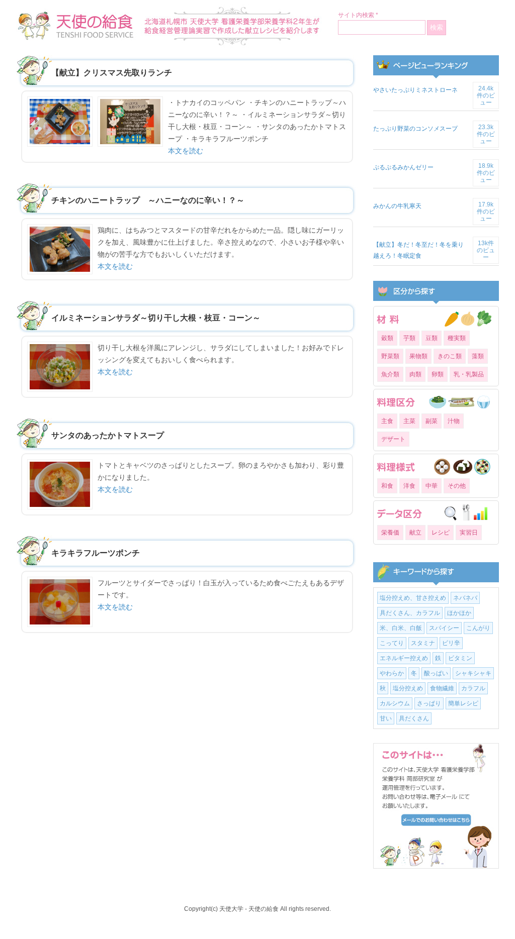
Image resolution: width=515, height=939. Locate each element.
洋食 (409, 485)
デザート (393, 439)
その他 (457, 485)
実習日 (469, 532)
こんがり (478, 628)
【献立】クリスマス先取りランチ (111, 72)
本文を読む (185, 151)
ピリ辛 (451, 643)
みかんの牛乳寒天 (397, 206)
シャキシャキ (473, 673)
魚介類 (390, 374)
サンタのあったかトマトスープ (107, 435)
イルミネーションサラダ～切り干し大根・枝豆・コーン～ (156, 318)
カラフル (473, 688)
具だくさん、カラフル (410, 612)
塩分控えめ (408, 688)
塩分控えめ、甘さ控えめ (413, 597)
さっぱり (429, 703)
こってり (392, 643)
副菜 (431, 421)
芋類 (409, 338)
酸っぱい (436, 673)
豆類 (431, 338)
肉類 (415, 374)
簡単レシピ (463, 703)
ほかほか (459, 612)
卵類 (438, 374)
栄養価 (390, 532)
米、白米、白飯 (401, 628)
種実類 (457, 338)
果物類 (418, 356)
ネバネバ (465, 597)
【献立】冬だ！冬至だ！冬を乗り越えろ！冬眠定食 (418, 250)
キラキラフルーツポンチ (95, 553)
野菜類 (390, 356)
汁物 (454, 421)
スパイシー (444, 628)
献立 (415, 532)
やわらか (392, 673)
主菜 (409, 421)
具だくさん (414, 718)
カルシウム (395, 703)
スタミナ (423, 643)
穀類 (387, 338)
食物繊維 (442, 688)
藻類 (478, 356)
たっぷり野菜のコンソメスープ (415, 128)
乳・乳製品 (469, 374)
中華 (431, 485)
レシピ (441, 532)
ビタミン (460, 658)
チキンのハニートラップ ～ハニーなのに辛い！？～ (147, 200)
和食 (387, 485)
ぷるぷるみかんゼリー (403, 167)
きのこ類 (450, 356)
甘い (386, 718)
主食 (387, 421)
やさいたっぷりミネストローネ (415, 89)
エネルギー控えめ (404, 658)
